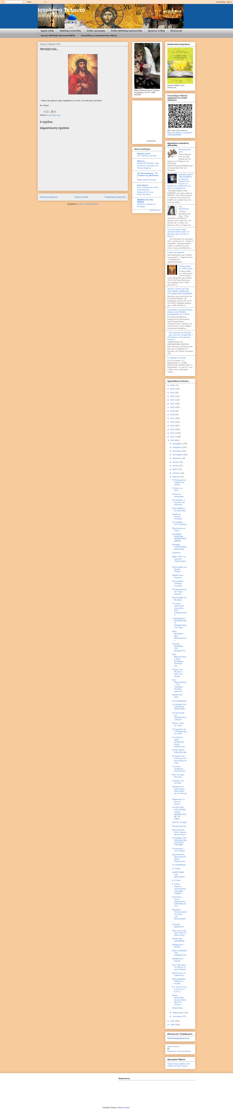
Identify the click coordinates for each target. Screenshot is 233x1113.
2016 (172, 422)
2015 (172, 426)
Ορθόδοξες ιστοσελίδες (70, 31)
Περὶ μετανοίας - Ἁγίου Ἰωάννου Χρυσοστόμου (179, 832)
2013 (172, 433)
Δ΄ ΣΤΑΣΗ (176, 869)
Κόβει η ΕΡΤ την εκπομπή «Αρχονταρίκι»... (179, 559)
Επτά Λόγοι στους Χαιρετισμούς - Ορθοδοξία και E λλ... (179, 901)
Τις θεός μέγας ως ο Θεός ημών (186, 267)
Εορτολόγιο (151, 141)
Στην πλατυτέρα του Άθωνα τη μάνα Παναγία (179, 967)
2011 (172, 440)
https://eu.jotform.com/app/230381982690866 (179, 133)
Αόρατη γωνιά (143, 153)
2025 (172, 389)
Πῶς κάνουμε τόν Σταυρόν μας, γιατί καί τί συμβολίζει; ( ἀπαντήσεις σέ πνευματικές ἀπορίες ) (180, 335)
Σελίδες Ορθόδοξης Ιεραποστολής (126, 31)
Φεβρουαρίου (178, 1013)
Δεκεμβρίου (178, 443)
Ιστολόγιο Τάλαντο (61, 10)
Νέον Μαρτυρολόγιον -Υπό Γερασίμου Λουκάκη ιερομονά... (179, 685)
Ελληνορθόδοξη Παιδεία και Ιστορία (179, 981)
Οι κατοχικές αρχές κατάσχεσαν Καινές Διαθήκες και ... (179, 741)
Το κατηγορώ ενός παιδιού (178, 849)
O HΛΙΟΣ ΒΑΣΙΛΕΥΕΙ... (178, 925)
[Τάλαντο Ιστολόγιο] (168, 1049)
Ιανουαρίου (178, 1016)
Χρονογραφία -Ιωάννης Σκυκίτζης (177, 583)
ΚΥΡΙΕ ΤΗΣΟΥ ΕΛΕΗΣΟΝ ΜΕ (179, 751)
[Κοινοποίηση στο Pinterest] (55, 111)
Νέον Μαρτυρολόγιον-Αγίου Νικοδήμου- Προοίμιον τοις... (179, 660)
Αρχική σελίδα (47, 31)
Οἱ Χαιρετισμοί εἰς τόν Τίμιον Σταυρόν (179, 591)
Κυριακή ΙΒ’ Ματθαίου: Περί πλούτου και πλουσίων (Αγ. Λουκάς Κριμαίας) (148, 165)
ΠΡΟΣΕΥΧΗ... (178, 1008)
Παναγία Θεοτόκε (179, 826)
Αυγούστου (178, 458)
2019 (172, 411)
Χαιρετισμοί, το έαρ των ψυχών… (178, 801)
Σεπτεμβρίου (178, 454)
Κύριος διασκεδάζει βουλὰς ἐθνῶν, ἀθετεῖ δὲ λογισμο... (179, 999)
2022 (172, 400)
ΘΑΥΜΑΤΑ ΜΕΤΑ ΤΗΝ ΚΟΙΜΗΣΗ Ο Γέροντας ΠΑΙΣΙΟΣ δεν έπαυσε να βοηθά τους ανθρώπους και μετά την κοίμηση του (180, 181)
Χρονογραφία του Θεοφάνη (179, 598)
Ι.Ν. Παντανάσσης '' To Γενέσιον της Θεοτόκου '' (147, 175)
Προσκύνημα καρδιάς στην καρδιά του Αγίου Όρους (178, 1065)
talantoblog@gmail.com (178, 1038)
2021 (172, 404)
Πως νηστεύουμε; (184, 207)
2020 (172, 407)
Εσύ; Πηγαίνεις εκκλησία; (147, 156)
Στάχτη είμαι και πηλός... (178, 529)
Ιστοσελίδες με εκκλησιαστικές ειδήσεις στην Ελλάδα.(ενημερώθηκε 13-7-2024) (180, 312)
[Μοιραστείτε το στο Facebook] (52, 111)
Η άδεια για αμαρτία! (175, 252)
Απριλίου (177, 473)
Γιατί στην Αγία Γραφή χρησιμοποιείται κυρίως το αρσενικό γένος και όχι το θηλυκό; (178, 232)
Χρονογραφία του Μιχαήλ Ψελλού (179, 569)
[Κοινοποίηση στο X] (49, 111)
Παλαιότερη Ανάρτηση (115, 197)
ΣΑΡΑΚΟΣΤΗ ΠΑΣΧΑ (177, 946)
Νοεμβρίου (177, 447)
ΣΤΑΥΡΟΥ (176, 553)
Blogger (127, 1108)
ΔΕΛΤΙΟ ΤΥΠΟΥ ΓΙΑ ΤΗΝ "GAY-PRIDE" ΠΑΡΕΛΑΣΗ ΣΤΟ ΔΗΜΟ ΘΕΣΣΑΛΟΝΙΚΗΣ (180, 291)
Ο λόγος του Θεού (177, 489)
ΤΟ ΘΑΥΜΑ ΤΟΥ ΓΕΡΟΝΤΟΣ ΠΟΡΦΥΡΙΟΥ (179, 706)
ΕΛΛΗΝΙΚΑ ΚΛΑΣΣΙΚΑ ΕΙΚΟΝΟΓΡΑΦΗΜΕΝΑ (179, 537)
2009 (172, 1025)
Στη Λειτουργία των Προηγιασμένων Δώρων (179, 716)
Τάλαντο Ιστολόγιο (173, 1046)
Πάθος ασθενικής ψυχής (146, 180)
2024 (172, 393)
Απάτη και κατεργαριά (177, 495)
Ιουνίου (176, 466)
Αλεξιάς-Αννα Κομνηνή (177, 576)
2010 (172, 1021)
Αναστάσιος (142, 185)
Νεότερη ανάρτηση (49, 197)
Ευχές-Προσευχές (54, 115)
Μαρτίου (176, 477)
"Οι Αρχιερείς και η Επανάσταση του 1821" (179, 731)
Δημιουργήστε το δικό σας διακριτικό (179, 1051)
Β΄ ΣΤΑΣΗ (176, 880)
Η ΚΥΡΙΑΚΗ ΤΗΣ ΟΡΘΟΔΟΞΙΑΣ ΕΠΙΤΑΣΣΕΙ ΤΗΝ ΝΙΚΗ (179, 841)
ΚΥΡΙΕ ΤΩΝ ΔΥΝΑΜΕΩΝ (178, 940)
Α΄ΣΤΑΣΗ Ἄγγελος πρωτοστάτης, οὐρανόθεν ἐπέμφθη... (179, 888)
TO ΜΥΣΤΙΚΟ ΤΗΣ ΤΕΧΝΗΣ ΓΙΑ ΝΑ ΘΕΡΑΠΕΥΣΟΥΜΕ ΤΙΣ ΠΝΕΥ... (179, 813)
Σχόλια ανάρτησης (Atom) (88, 204)
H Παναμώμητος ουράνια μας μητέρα (179, 482)
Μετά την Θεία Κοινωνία (178, 776)
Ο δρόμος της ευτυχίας (178, 782)
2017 (172, 418)
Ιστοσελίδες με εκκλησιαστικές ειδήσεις (99, 35)
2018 (172, 414)
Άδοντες (141, 161)
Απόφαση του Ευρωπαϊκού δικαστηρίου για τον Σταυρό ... (179, 791)
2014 (172, 429)
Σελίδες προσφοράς (96, 31)
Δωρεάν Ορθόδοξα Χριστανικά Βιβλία (58, 35)
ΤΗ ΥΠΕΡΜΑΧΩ (179, 865)
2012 (172, 437)
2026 (172, 385)
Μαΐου (175, 469)
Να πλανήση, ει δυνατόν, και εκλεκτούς (178, 502)
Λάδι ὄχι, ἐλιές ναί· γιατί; (178, 724)
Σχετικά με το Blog (156, 31)
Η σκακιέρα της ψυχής (176, 358)
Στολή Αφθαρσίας (179, 701)
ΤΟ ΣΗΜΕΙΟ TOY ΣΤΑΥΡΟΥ (179, 523)
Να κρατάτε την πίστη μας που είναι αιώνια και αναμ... (179, 759)
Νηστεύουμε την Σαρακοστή (179, 974)
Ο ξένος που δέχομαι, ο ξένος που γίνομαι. (177, 672)
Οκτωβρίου (178, 451)
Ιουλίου (176, 462)
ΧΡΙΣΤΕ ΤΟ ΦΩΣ (179, 822)
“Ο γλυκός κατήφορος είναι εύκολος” (179, 768)
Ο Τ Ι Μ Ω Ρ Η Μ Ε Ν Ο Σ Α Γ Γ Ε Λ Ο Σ (179, 989)
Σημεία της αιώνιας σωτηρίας (177, 516)
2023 (172, 396)
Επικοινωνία (176, 31)
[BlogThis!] (47, 111)
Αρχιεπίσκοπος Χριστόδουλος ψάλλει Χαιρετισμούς (179, 857)
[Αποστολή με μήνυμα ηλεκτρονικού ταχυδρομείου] (44, 111)
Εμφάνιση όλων (155, 210)
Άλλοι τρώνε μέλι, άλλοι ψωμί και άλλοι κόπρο (179, 932)
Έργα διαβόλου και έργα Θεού (179, 509)
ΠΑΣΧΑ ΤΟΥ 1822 (177, 696)
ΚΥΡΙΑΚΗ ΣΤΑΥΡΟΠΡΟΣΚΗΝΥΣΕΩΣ (179, 547)
